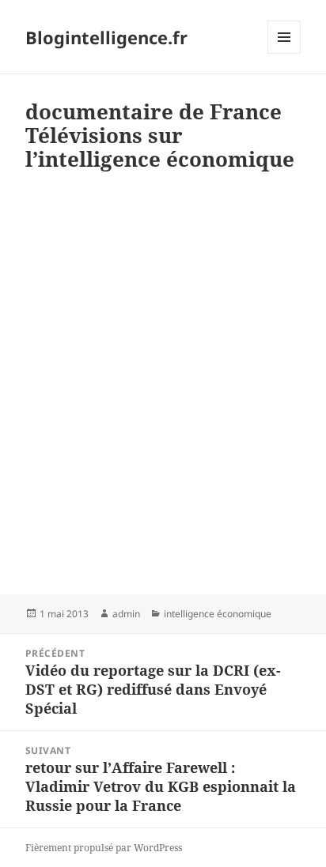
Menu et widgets (284, 53)
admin (126, 613)
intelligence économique (217, 613)
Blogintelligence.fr (106, 37)
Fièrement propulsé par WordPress (103, 847)
